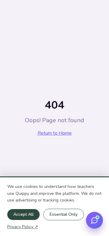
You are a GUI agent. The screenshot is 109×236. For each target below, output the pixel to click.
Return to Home (55, 133)
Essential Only (64, 214)
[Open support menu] (94, 220)
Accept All (23, 214)
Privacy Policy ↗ (22, 227)
